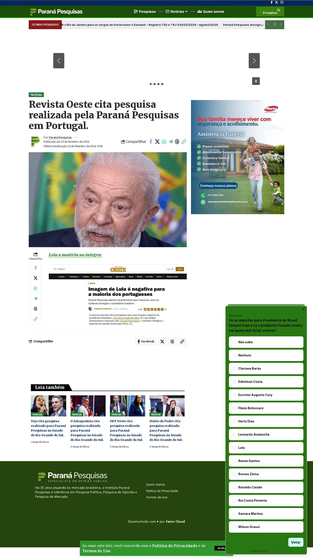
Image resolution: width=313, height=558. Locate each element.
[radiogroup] (266, 434)
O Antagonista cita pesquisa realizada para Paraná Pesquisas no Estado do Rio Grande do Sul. (87, 430)
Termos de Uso (96, 550)
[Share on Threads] (177, 141)
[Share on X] (157, 141)
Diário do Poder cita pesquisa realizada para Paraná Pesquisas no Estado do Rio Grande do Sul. (166, 430)
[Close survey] (303, 309)
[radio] (234, 342)
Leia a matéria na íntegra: (75, 255)
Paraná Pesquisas (60, 137)
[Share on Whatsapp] (164, 141)
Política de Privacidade (174, 545)
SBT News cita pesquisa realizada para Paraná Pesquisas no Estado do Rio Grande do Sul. (126, 430)
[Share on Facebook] (151, 141)
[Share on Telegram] (171, 141)
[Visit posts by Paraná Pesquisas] (35, 141)
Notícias (36, 94)
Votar (296, 542)
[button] (222, 548)
